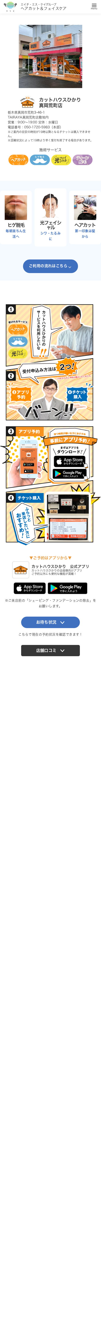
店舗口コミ (46, 650)
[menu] (94, 5)
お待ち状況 (46, 622)
